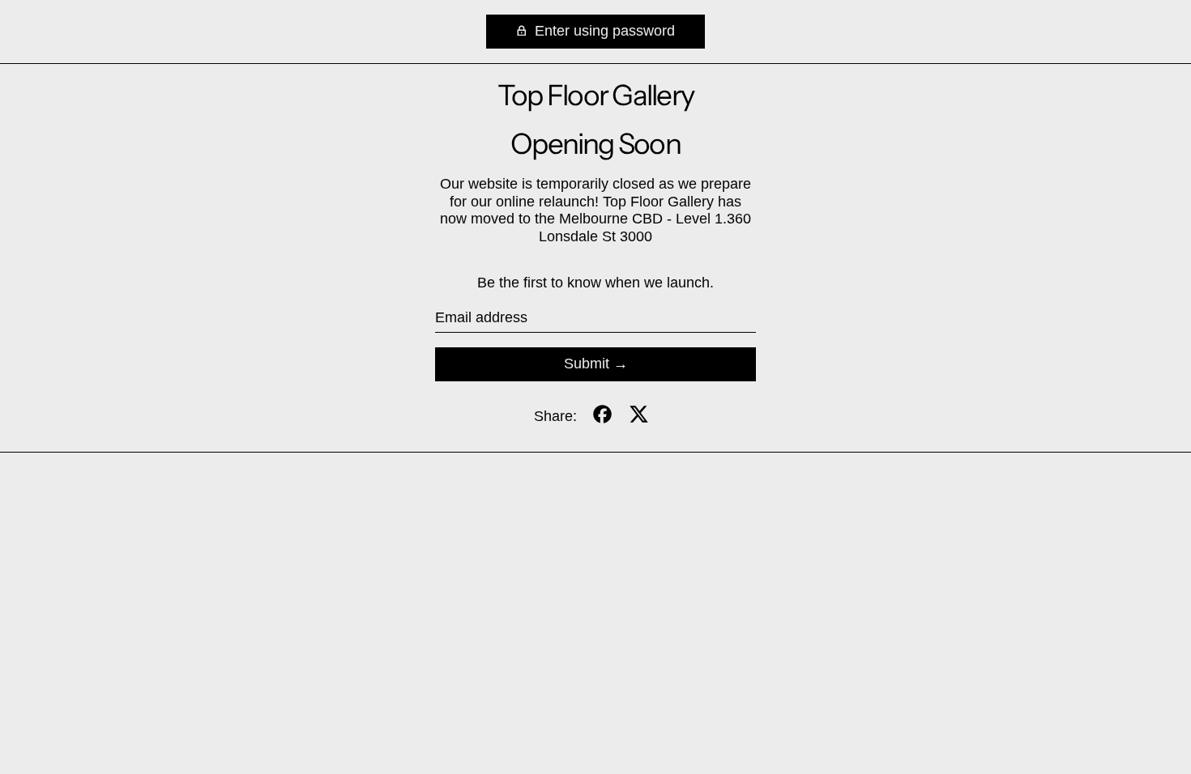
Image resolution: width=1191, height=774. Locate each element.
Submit (586, 363)
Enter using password (603, 31)
